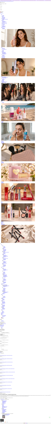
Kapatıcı (3, 257)
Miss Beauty (2, 182)
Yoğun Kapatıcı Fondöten (4, 22)
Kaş (1, 54)
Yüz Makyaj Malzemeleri (4, 400)
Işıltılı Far (4, 272)
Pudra (2, 260)
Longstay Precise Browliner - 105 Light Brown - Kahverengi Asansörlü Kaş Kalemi (7, 368)
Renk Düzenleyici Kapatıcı (4, 23)
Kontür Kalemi (3, 28)
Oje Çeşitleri (3, 403)
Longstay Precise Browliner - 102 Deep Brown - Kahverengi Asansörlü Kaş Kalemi (7, 378)
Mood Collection (3, 308)
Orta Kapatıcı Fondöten (4, 21)
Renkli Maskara (3, 57)
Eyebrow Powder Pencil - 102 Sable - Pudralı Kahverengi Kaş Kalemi (6, 365)
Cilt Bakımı (2, 121)
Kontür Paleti (4, 265)
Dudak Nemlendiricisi (4, 82)
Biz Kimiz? (3, 404)
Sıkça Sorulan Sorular (4, 409)
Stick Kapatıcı (3, 24)
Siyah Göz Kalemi (5, 276)
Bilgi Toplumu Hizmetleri (4, 407)
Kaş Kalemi (4, 279)
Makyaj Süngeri (2, 142)
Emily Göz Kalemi (2, 224)
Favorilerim (2, 317)
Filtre (0, 352)
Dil (0, 12)
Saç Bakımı (2, 122)
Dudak (1, 76)
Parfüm (1, 161)
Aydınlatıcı (3, 248)
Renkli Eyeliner (4, 269)
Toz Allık (3, 15)
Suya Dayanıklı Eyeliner (4, 49)
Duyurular (3, 408)
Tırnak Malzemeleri (4, 401)
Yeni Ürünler (2, 312)
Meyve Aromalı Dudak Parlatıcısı (5, 77)
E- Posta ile (2, 320)
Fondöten (2, 20)
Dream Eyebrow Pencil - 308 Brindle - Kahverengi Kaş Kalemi (5, 385)
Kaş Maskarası (3, 55)
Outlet (1, 201)
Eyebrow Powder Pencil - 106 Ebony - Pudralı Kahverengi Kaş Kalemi (6, 355)
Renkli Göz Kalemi (5, 274)
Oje (2, 295)
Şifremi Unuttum (4, 323)
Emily (1, 223)
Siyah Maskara (4, 282)
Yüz (1, 14)
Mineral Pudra (3, 26)
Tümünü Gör (4, 253)
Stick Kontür (4, 264)
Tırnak (1, 101)
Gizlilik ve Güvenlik (4, 411)
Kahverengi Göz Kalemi (4, 53)
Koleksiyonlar (2, 181)
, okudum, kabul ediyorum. (5, 399)
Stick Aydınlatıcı (3, 17)
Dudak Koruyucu (2, 81)
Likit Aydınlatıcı (4, 250)
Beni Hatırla (2, 323)
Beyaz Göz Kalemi (5, 275)
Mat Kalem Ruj (3, 79)
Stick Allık (3, 16)
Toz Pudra (3, 25)
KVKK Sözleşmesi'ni (2, 399)
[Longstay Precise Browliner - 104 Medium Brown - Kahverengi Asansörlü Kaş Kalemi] (2, 371)
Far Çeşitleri (3, 402)
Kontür (1, 27)
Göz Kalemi (2, 51)
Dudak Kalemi (3, 290)
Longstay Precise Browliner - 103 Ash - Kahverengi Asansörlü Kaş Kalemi (6, 375)
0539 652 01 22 (8, 414)
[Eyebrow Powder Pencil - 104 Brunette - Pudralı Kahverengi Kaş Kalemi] (2, 361)
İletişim (3, 405)
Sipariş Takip (3, 412)
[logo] (25, 2)
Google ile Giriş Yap (2, 325)
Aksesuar (2, 300)
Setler (1, 222)
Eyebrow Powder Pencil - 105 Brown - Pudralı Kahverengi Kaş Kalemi (6, 358)
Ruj (1, 78)
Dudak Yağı (3, 293)
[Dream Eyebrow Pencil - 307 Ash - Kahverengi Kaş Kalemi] (2, 391)
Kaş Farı (4, 278)
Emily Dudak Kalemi (4, 315)
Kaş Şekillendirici (3, 56)
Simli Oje (3, 102)
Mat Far (3, 50)
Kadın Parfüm (2, 162)
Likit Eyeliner (3, 48)
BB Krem (3, 19)
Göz (1, 47)
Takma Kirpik (2, 141)
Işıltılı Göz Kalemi (3, 52)
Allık (2, 245)
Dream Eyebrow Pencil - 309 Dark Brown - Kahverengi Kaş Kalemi (6, 388)
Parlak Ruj (3, 80)
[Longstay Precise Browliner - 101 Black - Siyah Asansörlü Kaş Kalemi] (2, 381)
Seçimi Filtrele (1, 351)
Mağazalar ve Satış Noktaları (4, 406)
